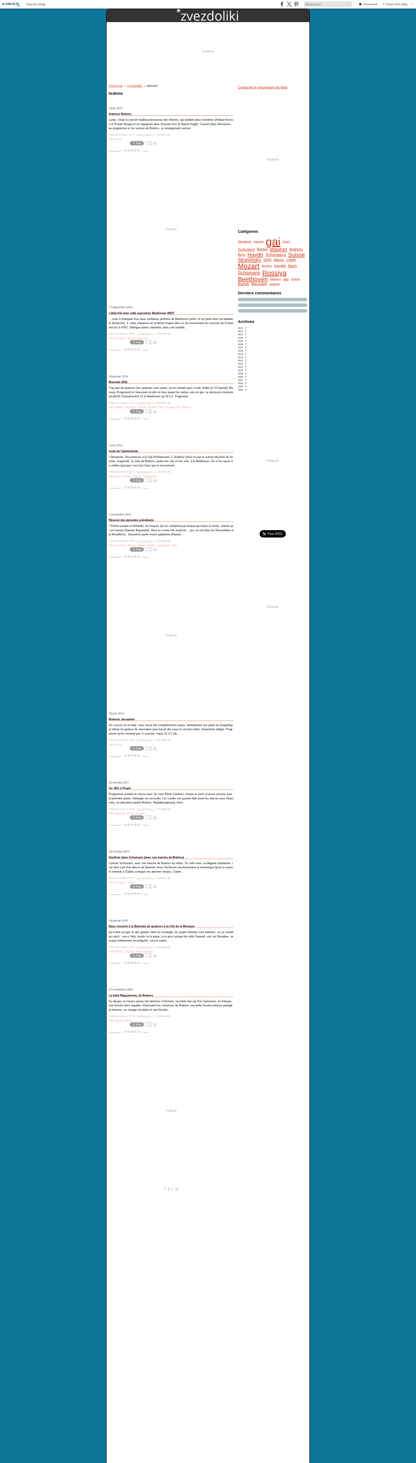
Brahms (296, 250)
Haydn (255, 254)
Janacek (274, 284)
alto (286, 279)
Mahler (279, 260)
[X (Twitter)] (289, 4)
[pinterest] (296, 4)
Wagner (278, 249)
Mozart (248, 265)
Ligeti (291, 260)
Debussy (275, 279)
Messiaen (259, 284)
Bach (292, 266)
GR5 (267, 260)
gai (273, 241)
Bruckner (267, 266)
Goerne (295, 279)
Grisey (286, 241)
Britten (262, 249)
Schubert (246, 250)
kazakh (280, 266)
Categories (135, 86)
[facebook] (282, 4)
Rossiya (274, 273)
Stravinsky (249, 259)
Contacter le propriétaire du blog (262, 87)
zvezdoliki (116, 86)
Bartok (243, 284)
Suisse (296, 254)
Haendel (259, 241)
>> (176, 1189)
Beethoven (253, 279)
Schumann (249, 272)
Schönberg (275, 255)
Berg (241, 255)
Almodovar (244, 241)
